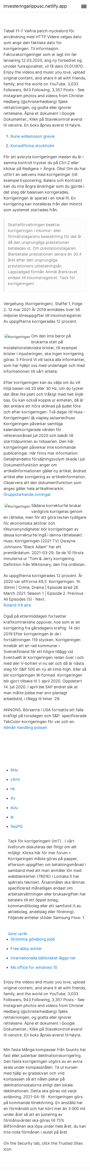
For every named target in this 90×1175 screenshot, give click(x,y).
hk (12, 789)
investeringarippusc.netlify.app (35, 6)
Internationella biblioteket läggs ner (43, 958)
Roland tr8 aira (17, 605)
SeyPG (16, 826)
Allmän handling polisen (25, 727)
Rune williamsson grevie (32, 136)
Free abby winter (26, 948)
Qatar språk (17, 933)
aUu (14, 807)
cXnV (15, 779)
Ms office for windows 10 (33, 967)
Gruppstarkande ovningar (27, 494)
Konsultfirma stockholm (32, 145)
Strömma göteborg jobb (32, 939)
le (12, 817)
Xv (12, 798)
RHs (14, 770)
